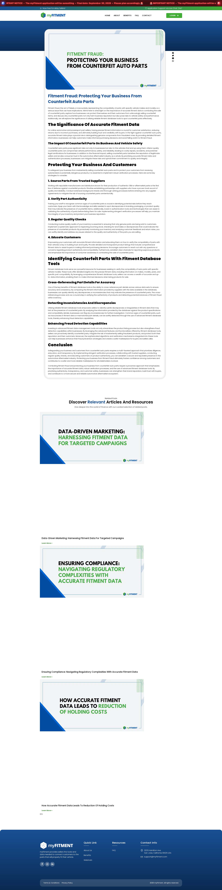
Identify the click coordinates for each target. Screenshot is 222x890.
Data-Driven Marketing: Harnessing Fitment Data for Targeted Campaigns (83, 538)
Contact (146, 15)
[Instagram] (47, 864)
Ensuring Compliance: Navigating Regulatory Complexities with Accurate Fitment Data (90, 671)
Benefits (127, 15)
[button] (175, 53)
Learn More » (47, 543)
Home (107, 15)
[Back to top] (217, 885)
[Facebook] (42, 864)
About (117, 15)
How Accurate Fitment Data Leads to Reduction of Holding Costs (78, 805)
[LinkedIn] (52, 864)
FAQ (137, 15)
